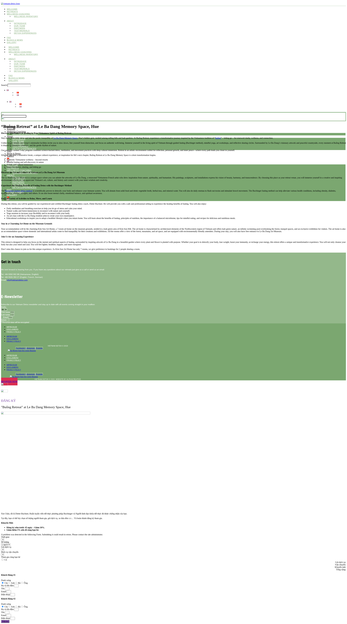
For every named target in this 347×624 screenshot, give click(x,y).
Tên (3, 588)
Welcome (12, 9)
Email (6, 317)
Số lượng (5, 542)
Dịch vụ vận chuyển (9, 552)
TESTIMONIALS (22, 31)
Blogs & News (15, 40)
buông (218, 138)
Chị (6, 583)
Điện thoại (6, 594)
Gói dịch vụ (6, 547)
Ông (26, 583)
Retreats (12, 11)
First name (6, 312)
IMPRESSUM (12, 327)
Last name (5, 314)
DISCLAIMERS (12, 329)
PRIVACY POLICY (14, 332)
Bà (19, 583)
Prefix (3, 307)
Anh (13, 583)
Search (4, 85)
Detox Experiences (25, 33)
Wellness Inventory (26, 16)
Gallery (11, 42)
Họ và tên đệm (7, 585)
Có (5, 560)
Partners (19, 28)
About (10, 21)
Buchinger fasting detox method (18, 191)
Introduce (20, 23)
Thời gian (5, 537)
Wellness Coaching (16, 131)
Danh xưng (6, 580)
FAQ (9, 37)
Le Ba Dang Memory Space (65, 138)
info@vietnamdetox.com (17, 280)
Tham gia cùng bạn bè (10, 557)
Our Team (19, 26)
